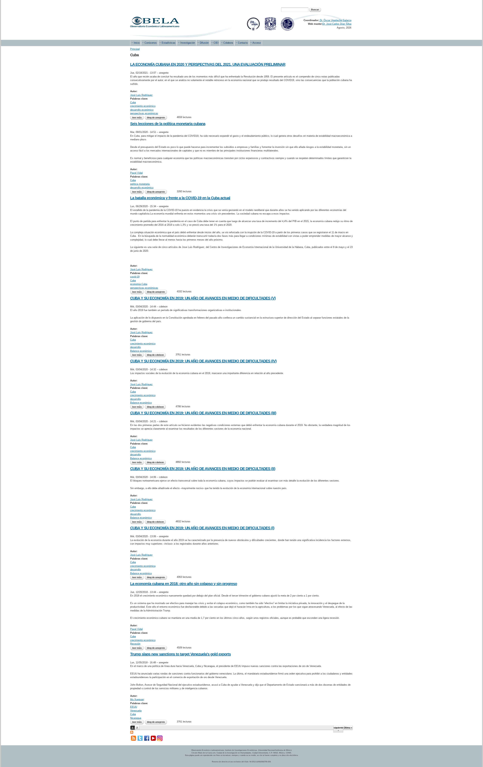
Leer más (138, 117)
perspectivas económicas (144, 113)
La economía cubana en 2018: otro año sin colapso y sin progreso (183, 584)
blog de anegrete (156, 117)
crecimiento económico (142, 106)
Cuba (133, 102)
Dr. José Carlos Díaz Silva (336, 23)
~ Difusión (203, 42)
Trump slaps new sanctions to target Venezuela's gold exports (180, 654)
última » (348, 727)
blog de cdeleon (155, 355)
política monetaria (140, 184)
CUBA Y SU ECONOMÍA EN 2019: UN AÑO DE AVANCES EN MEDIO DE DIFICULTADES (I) (202, 528)
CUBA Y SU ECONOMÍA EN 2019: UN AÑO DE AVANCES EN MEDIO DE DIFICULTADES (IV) (203, 361)
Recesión (135, 643)
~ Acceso (255, 42)
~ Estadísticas (167, 42)
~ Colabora (227, 42)
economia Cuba (138, 284)
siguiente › (338, 729)
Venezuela (136, 710)
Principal (135, 49)
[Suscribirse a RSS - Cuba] (131, 731)
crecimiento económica (142, 566)
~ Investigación (186, 42)
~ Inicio (136, 42)
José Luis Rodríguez (141, 95)
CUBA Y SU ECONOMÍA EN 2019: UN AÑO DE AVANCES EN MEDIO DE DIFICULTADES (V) (203, 298)
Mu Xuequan (137, 699)
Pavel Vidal (136, 172)
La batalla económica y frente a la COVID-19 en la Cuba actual (180, 198)
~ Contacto (242, 42)
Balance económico (141, 351)
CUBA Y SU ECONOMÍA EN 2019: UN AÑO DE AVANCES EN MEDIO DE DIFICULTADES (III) (203, 413)
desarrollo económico (141, 109)
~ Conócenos (149, 42)
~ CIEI (214, 42)
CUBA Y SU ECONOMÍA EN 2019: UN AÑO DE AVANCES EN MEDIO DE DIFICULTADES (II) (202, 469)
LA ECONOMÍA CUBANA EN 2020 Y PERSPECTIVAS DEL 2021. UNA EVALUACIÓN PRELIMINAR (207, 64)
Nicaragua (135, 718)
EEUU (133, 706)
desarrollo (135, 347)
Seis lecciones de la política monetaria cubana (167, 124)
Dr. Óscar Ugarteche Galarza (335, 20)
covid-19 (134, 276)
